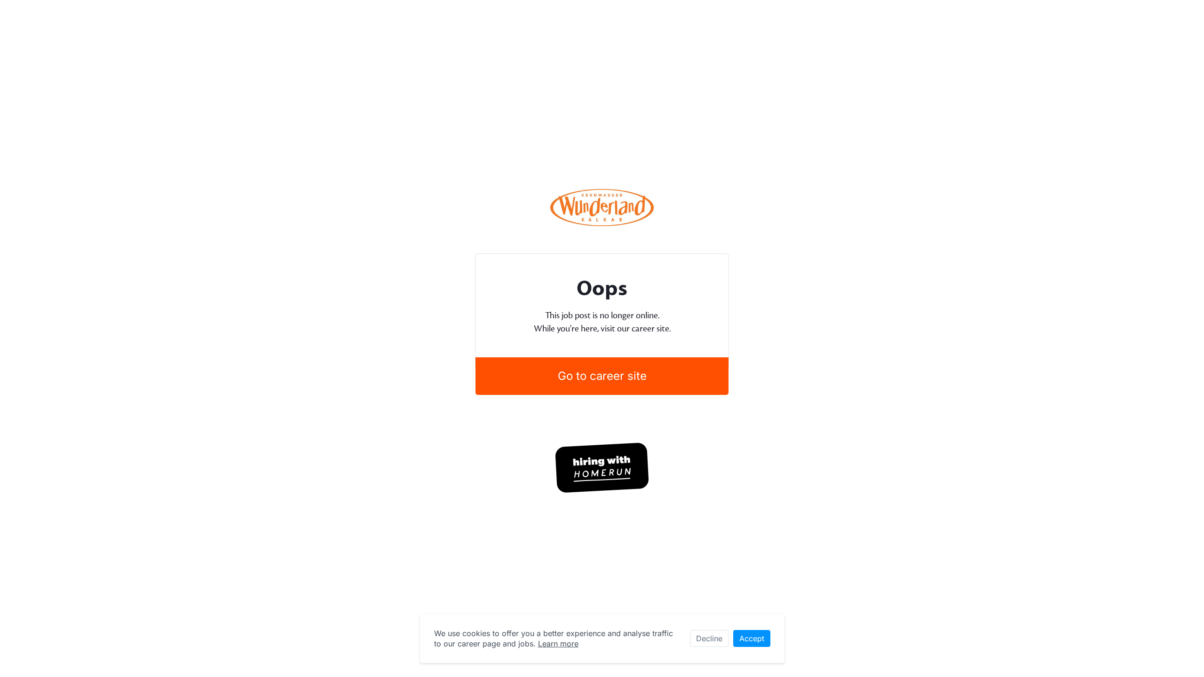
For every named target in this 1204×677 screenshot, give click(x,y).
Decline (709, 638)
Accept (751, 638)
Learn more (558, 643)
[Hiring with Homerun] (602, 468)
